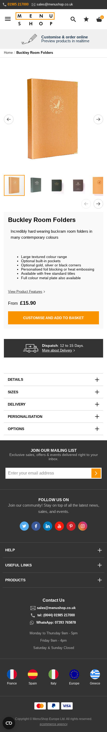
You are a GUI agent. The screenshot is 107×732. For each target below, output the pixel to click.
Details (15, 379)
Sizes (13, 392)
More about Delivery (57, 350)
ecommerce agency (54, 724)
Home (8, 53)
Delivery (16, 404)
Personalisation (25, 416)
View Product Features (25, 292)
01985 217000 (18, 4)
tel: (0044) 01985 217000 (56, 615)
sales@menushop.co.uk (55, 4)
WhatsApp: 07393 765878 (56, 622)
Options (16, 429)
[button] (9, 119)
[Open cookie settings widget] (9, 723)
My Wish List (86, 19)
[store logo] (35, 19)
